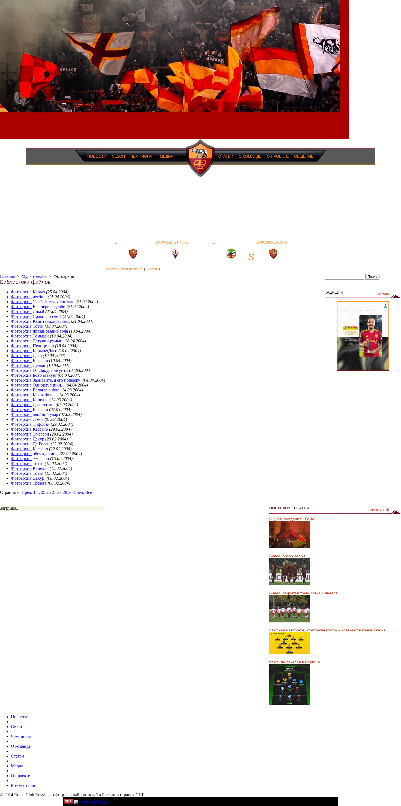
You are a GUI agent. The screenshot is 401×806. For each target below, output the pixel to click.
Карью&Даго (45, 350)
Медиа (166, 156)
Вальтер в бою (46, 390)
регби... (40, 296)
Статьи (225, 156)
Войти (152, 269)
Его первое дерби (49, 306)
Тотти (38, 326)
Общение (303, 156)
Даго (37, 355)
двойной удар (45, 414)
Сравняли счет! (47, 316)
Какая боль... (44, 395)
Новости (96, 156)
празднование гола (50, 331)
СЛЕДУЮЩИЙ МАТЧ (252, 242)
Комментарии (24, 785)
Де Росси (41, 444)
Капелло (41, 399)
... (38, 492)
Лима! (38, 311)
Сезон (118, 156)
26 (48, 492)
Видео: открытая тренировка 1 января (303, 593)
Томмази (41, 336)
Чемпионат (142, 156)
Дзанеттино (44, 404)
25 (43, 492)
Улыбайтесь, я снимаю (53, 301)
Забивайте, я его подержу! (57, 380)
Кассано (40, 360)
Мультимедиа (34, 276)
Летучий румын (47, 341)
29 (65, 492)
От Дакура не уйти (50, 370)
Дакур (38, 439)
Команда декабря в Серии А (294, 662)
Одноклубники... (48, 385)
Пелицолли (43, 345)
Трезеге (40, 483)
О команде (250, 156)
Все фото (382, 294)
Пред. (27, 492)
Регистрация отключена (123, 269)
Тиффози (41, 424)
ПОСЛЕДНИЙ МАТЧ (153, 242)
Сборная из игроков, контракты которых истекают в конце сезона (327, 630)
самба (38, 419)
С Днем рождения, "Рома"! (293, 519)
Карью (39, 292)
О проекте (278, 156)
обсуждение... (45, 453)
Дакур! (39, 478)
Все (88, 492)
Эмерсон (41, 434)
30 (70, 492)
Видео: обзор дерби (287, 556)
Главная (7, 276)
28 (59, 492)
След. (79, 492)
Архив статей (379, 509)
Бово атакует (45, 375)
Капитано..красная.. (51, 321)
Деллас (39, 365)
